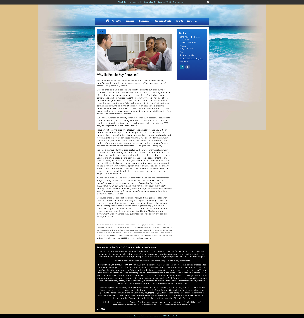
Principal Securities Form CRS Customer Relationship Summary (127, 247)
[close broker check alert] (208, 2)
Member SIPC (154, 293)
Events (179, 21)
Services (130, 21)
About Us (116, 21)
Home (107, 21)
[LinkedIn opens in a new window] (182, 67)
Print (101, 31)
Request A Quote (162, 21)
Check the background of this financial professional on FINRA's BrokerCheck (151, 2)
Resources (144, 21)
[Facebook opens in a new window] (187, 67)
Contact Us (192, 21)
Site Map (101, 309)
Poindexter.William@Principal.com (191, 59)
